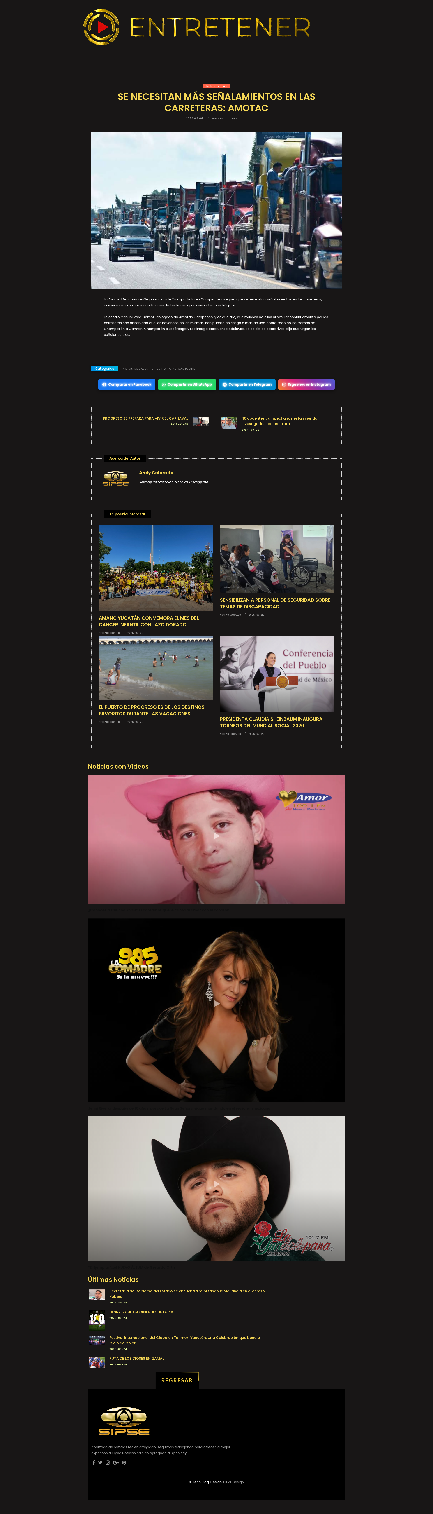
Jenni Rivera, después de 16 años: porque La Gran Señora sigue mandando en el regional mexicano (179, 1108)
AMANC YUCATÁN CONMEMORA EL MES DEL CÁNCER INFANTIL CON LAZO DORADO (149, 621)
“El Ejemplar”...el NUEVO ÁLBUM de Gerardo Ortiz (131, 1267)
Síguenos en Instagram (309, 384)
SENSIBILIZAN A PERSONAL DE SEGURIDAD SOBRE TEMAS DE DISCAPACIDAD (275, 603)
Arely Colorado (156, 473)
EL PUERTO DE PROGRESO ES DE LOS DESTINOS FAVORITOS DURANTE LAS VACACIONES (152, 710)
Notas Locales (216, 86)
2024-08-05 (195, 118)
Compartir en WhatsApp (190, 384)
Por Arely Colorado (227, 118)
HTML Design (233, 1482)
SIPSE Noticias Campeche (173, 369)
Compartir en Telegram (250, 384)
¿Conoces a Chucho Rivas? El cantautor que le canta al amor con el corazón (158, 910)
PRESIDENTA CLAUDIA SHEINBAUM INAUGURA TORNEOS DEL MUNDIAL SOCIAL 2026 (271, 722)
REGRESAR (177, 1380)
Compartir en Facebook (129, 384)
